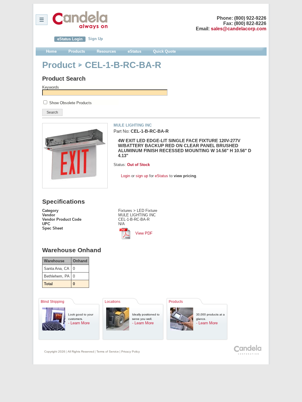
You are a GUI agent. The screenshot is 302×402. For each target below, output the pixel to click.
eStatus (161, 176)
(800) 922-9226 (250, 18)
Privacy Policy (130, 351)
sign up (142, 176)
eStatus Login (70, 39)
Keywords (50, 87)
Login (125, 176)
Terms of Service (107, 351)
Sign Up (95, 38)
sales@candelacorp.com (238, 28)
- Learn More (79, 323)
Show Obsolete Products (70, 103)
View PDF (143, 233)
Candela (80, 20)
